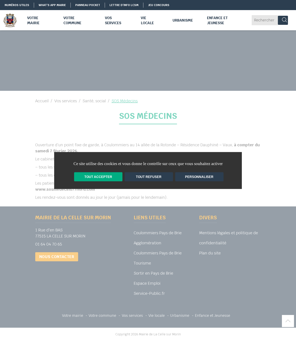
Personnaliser (199, 177)
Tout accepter (98, 177)
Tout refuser (148, 177)
